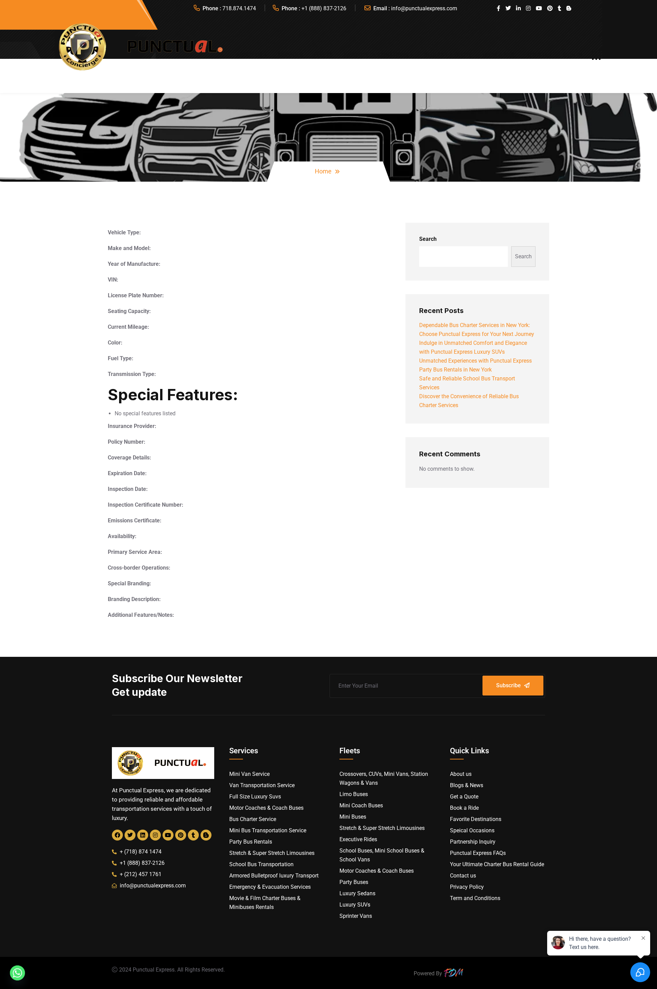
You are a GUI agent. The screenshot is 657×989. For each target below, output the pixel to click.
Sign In (572, 55)
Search (428, 239)
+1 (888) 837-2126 (323, 8)
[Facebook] (117, 835)
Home (323, 171)
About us (249, 55)
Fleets (323, 55)
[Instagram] (155, 835)
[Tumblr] (193, 835)
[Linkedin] (142, 835)
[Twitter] (130, 835)
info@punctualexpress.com (424, 8)
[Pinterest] (180, 835)
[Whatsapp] (17, 972)
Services (290, 55)
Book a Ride (499, 55)
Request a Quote (448, 55)
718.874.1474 (239, 8)
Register (539, 55)
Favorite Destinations (376, 55)
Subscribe (508, 685)
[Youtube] (168, 835)
